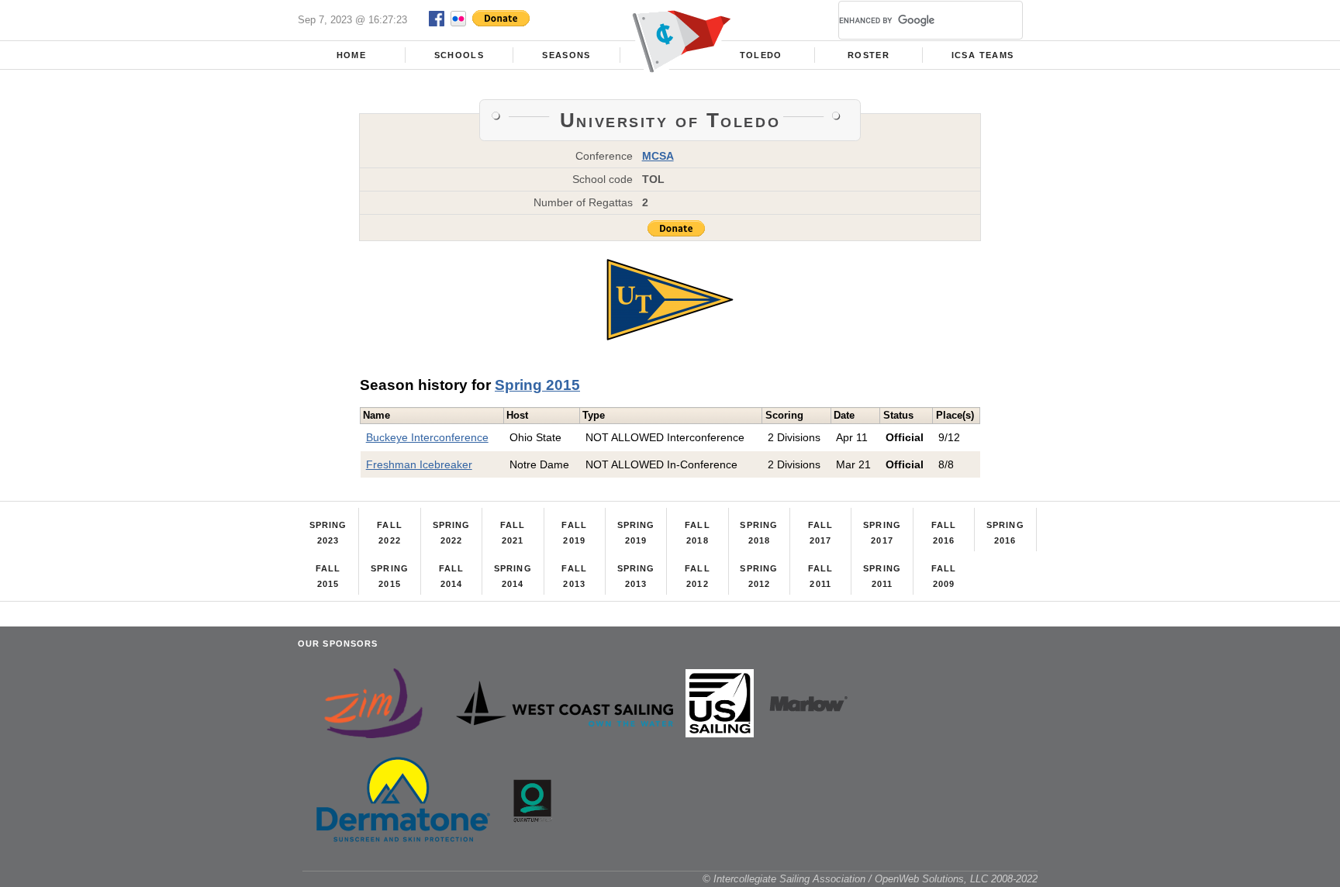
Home (351, 55)
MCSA (658, 156)
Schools (459, 55)
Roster (868, 55)
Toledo (761, 55)
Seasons (566, 55)
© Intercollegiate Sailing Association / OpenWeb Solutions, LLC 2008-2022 (870, 879)
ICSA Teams (982, 55)
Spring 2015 (537, 385)
